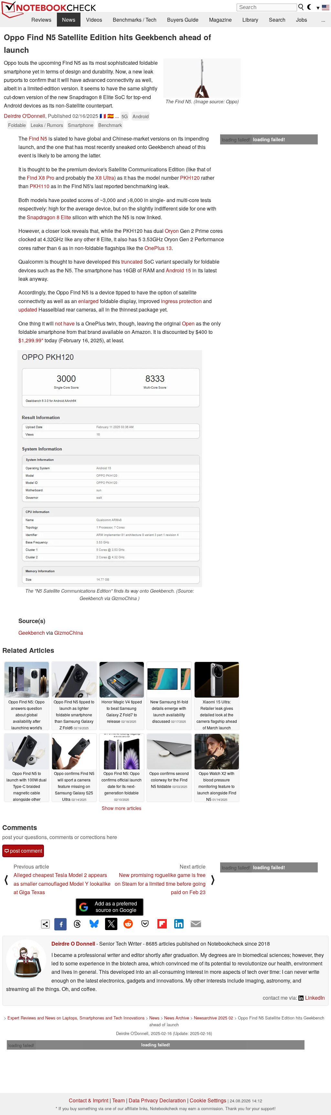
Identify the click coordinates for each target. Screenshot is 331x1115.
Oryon (172, 230)
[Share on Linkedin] (179, 924)
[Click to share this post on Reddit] (128, 924)
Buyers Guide (182, 19)
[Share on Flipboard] (162, 924)
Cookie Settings (208, 1100)
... (323, 19)
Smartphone (80, 124)
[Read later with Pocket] (145, 924)
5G (125, 116)
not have (65, 323)
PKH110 (39, 186)
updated (27, 309)
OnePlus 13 (158, 248)
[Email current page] (196, 924)
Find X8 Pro (40, 177)
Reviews (41, 19)
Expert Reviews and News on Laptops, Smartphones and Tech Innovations (75, 1018)
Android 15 (178, 270)
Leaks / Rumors (47, 124)
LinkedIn (314, 997)
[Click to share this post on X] (111, 924)
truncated (132, 261)
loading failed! (236, 139)
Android (141, 116)
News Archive (176, 1018)
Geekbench (31, 632)
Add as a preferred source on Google (116, 907)
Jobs (301, 19)
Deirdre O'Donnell (24, 115)
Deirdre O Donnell (73, 943)
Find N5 (38, 138)
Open (188, 323)
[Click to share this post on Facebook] (60, 924)
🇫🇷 (103, 115)
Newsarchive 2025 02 (213, 1018)
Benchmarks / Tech (134, 19)
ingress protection (181, 301)
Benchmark (110, 124)
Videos (94, 19)
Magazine (220, 19)
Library (250, 19)
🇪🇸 (110, 115)
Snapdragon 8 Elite (49, 217)
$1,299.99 (29, 340)
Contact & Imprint (88, 1100)
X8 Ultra (104, 177)
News (68, 19)
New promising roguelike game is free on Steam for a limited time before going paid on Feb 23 (160, 883)
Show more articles (121, 808)
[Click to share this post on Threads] (77, 924)
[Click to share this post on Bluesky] (94, 924)
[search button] (301, 7)
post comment (25, 850)
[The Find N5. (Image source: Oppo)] (202, 78)
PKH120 (190, 177)
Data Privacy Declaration (157, 1100)
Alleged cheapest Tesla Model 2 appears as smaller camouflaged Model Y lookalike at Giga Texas (62, 883)
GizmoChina (68, 632)
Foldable (17, 124)
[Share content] (45, 924)
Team (118, 1100)
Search (277, 19)
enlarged (88, 301)
